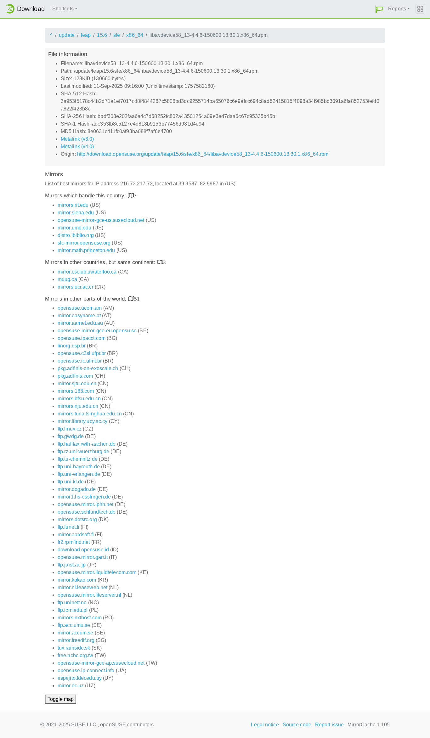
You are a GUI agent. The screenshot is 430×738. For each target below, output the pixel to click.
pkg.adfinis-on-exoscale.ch (88, 368)
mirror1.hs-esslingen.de (84, 496)
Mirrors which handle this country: (86, 196)
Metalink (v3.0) (77, 139)
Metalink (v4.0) (77, 146)
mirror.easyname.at (79, 315)
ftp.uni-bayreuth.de (79, 466)
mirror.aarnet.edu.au (80, 323)
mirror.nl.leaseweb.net (82, 587)
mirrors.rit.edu (73, 205)
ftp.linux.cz (70, 428)
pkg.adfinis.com (75, 376)
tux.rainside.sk (74, 648)
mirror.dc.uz (71, 685)
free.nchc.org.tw (75, 655)
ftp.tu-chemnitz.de (78, 459)
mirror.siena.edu (76, 212)
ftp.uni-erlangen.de (79, 474)
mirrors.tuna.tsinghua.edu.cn (90, 413)
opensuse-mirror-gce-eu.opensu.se (97, 330)
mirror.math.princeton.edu (86, 250)
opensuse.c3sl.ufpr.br (82, 353)
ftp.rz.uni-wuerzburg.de (83, 451)
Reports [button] (397, 8)
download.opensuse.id (83, 549)
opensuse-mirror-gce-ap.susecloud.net (101, 663)
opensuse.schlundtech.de (87, 512)
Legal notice (265, 724)
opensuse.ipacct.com (81, 338)
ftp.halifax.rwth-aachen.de (87, 444)
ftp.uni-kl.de (71, 481)
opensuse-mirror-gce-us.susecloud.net (101, 220)
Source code (297, 724)
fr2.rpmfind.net (74, 542)
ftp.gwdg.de (71, 436)
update (67, 35)
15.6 (102, 35)
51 (137, 298)
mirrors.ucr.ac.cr (75, 287)
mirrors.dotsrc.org (77, 519)
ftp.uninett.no (72, 602)
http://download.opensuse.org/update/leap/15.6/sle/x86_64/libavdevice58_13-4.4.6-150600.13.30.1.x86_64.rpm (203, 154)
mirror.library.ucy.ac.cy (82, 421)
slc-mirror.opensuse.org (84, 242)
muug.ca (67, 279)
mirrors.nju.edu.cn (78, 406)
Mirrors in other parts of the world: (86, 299)
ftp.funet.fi (68, 527)
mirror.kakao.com (77, 580)
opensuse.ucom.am (80, 308)
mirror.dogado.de (77, 489)
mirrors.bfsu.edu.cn (79, 398)
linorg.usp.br (72, 345)
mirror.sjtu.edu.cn (77, 383)
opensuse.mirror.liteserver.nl (89, 595)
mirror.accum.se (75, 632)
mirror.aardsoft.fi (76, 534)
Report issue (329, 724)
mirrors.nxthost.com (80, 617)
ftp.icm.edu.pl (73, 610)
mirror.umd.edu (74, 227)
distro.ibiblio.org (76, 235)
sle (116, 35)
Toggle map (61, 699)
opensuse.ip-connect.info (86, 670)
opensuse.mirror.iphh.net (85, 504)
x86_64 (134, 35)
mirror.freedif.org (76, 640)
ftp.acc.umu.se (74, 625)
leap (86, 35)
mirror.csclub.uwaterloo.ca (87, 271)
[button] (379, 9)
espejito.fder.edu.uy (80, 678)
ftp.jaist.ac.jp (72, 564)
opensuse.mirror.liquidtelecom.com (97, 572)
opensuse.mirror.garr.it (83, 557)
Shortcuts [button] (63, 8)
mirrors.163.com (76, 391)
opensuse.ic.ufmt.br (80, 360)
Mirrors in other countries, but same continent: (101, 262)
